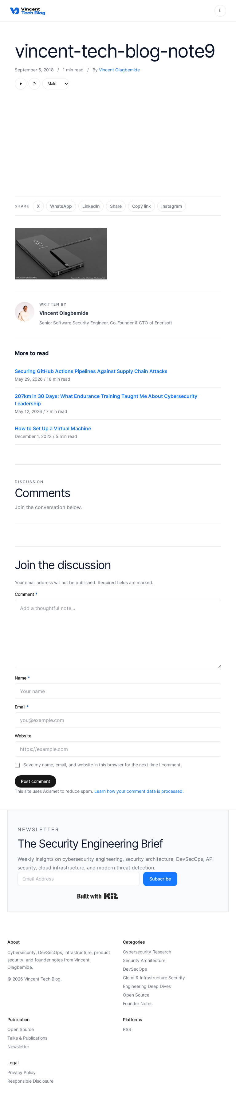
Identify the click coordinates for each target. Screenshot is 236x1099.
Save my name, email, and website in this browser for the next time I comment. (102, 764)
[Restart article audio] (34, 84)
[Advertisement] (118, 146)
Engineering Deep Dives (147, 986)
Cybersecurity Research (147, 951)
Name (22, 677)
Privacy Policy (21, 1072)
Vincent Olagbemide (119, 69)
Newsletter (18, 1046)
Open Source (136, 994)
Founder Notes (137, 1003)
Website (23, 735)
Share (116, 206)
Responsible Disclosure (30, 1081)
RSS (127, 1029)
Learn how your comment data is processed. (139, 791)
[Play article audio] (20, 84)
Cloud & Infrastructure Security (154, 977)
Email (22, 706)
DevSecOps (135, 969)
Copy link (141, 206)
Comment (26, 594)
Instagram (171, 206)
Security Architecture (144, 960)
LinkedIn (91, 206)
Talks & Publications (27, 1038)
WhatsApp (61, 206)
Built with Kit (97, 896)
